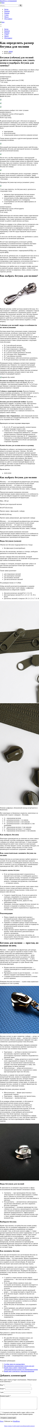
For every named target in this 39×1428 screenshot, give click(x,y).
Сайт (1, 1392)
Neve (1, 1421)
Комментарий (5, 1396)
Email (2, 1389)
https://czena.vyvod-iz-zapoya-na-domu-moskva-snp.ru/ (19, 1426)
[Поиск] (20, 5)
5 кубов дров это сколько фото (14, 1364)
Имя (2, 1385)
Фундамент (8, 19)
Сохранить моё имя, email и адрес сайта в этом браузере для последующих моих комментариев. (17, 1413)
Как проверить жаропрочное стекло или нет (19, 1366)
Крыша (6, 13)
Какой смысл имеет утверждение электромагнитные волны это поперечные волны (21, 1368)
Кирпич (7, 11)
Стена (6, 15)
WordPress (16, 1421)
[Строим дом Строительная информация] (2, 2)
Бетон (6, 9)
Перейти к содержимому (8, 1)
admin (10, 51)
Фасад (6, 17)
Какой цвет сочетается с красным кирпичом (19, 1371)
